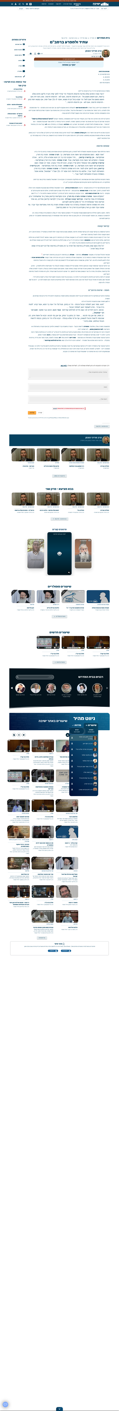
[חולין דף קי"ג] (73, 647)
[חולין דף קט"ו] (98, 647)
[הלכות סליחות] (67, 921)
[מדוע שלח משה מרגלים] (48, 460)
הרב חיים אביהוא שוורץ (47, 933)
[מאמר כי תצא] (67, 896)
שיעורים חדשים (59, 632)
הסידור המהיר (105, 610)
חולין (107, 650)
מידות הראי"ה (73, 754)
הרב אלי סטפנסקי (104, 656)
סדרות (76, 725)
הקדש (21, 9)
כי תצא (51, 754)
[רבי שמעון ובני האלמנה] (73, 460)
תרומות (44, 4)
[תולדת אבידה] (98, 460)
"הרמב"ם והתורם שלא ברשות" (42, 119)
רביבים (75, 871)
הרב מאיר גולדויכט (24, 906)
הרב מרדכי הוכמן (18, 91)
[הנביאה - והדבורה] (23, 460)
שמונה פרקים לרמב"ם (71, 783)
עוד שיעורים (42, 938)
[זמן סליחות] (23, 602)
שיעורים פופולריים (59, 587)
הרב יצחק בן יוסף (49, 850)
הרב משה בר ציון (73, 929)
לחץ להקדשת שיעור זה (69, 59)
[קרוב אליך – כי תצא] (67, 838)
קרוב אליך (74, 840)
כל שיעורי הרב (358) (59, 476)
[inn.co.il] (30, 4)
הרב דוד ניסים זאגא (24, 822)
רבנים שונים (74, 847)
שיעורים (91, 725)
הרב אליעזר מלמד (54, 610)
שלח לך (57, 463)
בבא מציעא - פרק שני (102, 426)
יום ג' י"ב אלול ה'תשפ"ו (92, 9)
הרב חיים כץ (74, 822)
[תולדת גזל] (73, 504)
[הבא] (94, 554)
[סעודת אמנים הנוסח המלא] (98, 602)
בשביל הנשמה (80, 610)
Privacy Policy (53, 417)
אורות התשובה (80, 604)
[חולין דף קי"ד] (48, 647)
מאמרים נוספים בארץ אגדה (76, 463)
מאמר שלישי (49, 924)
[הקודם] (25, 554)
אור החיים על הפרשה (71, 813)
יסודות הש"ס (25, 813)
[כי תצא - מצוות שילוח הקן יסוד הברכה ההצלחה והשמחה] (19, 897)
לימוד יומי (104, 9)
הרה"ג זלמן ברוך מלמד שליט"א (45, 764)
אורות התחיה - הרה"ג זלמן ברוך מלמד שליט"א (19, 840)
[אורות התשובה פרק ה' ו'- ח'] (73, 602)
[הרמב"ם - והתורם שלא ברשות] (15, 116)
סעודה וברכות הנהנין (103, 604)
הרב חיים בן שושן (25, 880)
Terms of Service (62, 417)
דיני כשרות (56, 604)
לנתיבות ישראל (49, 783)
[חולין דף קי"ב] (43, 896)
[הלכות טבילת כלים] (48, 602)
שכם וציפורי (31, 463)
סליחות (32, 604)
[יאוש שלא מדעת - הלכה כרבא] (15, 107)
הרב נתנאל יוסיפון (73, 904)
